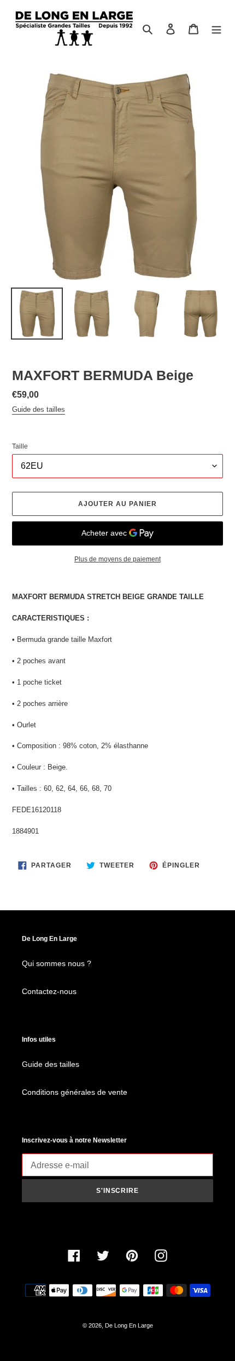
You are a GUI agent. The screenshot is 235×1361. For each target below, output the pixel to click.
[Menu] (216, 29)
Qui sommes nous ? (56, 963)
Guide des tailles (38, 409)
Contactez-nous (49, 991)
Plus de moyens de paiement (117, 559)
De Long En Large (129, 1325)
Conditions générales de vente (74, 1092)
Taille (20, 446)
